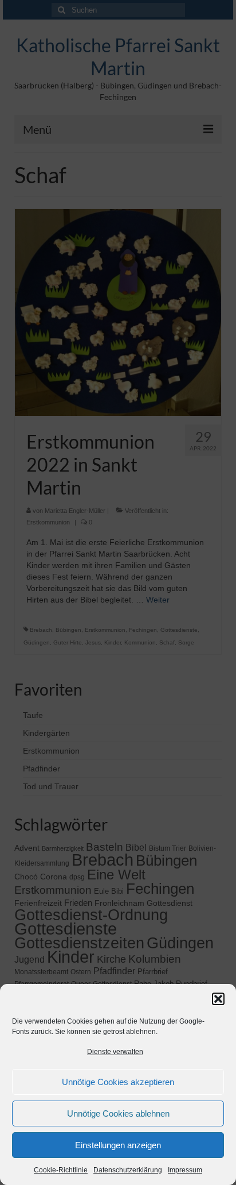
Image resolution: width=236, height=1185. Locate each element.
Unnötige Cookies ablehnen (118, 1113)
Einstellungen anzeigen (118, 1145)
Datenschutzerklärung (127, 1170)
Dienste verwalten (115, 1052)
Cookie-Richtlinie (61, 1170)
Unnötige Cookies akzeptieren (118, 1082)
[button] (218, 999)
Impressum (185, 1170)
